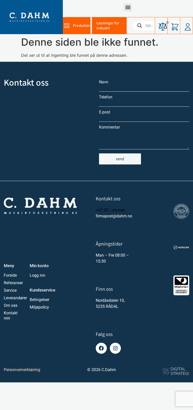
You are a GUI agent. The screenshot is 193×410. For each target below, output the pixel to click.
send (120, 158)
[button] (128, 7)
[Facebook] (101, 348)
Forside (10, 275)
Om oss (10, 305)
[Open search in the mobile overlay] (160, 26)
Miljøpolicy (39, 307)
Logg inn (37, 275)
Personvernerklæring (22, 369)
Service (10, 290)
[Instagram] (115, 348)
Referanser (13, 282)
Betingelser (39, 299)
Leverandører (14, 298)
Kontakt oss (11, 315)
